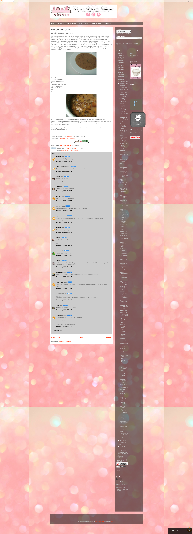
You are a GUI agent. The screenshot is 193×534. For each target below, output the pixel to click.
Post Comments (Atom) (65, 341)
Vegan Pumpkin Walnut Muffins (123, 357)
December (123, 81)
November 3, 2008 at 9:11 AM (64, 326)
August (122, 446)
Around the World (96, 23)
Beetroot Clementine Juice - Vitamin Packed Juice (123, 294)
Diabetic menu (65, 150)
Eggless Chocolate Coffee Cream (123, 283)
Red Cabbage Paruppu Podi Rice (123, 113)
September (123, 442)
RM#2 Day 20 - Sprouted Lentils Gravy (123, 202)
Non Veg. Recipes (71, 23)
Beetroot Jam (123, 310)
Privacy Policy (107, 23)
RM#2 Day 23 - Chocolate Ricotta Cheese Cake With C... (123, 174)
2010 (119, 74)
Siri (57, 237)
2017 (119, 58)
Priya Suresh (59, 216)
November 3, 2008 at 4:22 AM (64, 300)
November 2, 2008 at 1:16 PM (64, 171)
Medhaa (58, 176)
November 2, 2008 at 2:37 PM (64, 181)
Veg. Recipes (60, 23)
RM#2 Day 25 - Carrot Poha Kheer (123, 156)
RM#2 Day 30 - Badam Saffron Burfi (123, 91)
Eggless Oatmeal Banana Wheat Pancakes (122, 106)
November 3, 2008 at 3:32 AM (64, 288)
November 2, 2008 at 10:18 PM (64, 232)
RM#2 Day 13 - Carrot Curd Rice (123, 288)
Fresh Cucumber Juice (122, 399)
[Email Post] (81, 148)
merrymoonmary (99, 521)
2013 (119, 67)
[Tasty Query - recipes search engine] (135, 138)
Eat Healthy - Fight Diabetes (67, 138)
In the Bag (69, 136)
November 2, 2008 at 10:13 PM (64, 222)
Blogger (113, 521)
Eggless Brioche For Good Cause (123, 196)
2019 (119, 53)
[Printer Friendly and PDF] (53, 148)
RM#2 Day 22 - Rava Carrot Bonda (123, 184)
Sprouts (76, 150)
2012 (119, 69)
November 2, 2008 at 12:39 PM (64, 161)
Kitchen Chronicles (61, 166)
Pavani (58, 186)
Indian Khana (59, 282)
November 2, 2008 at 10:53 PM (64, 245)
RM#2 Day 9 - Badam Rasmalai (123, 339)
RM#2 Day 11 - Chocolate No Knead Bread (123, 314)
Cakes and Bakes (83, 23)
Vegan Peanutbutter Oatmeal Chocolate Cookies (123, 138)
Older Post (108, 337)
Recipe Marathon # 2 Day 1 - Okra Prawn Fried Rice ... (123, 434)
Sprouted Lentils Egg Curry (123, 301)
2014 (119, 65)
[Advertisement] (127, 500)
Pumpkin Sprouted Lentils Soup (123, 417)
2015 (119, 62)
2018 (119, 55)
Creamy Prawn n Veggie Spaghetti (123, 375)
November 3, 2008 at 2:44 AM (64, 267)
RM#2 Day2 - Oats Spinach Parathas (123, 423)
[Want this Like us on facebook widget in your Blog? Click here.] (190, 532)
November (123, 83)
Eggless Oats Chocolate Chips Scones (123, 428)
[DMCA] (121, 467)
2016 (119, 60)
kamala (58, 250)
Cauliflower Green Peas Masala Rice (123, 100)
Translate (128, 33)
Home (52, 23)
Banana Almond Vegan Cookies (123, 345)
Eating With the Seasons (65, 145)
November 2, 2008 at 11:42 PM (64, 255)
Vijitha (57, 305)
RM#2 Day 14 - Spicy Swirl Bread (123, 277)
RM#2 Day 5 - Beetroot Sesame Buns (123, 386)
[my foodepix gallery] (136, 130)
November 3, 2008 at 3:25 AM (64, 276)
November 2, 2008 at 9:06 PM (64, 210)
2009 (119, 76)
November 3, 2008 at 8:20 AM (64, 310)
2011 (119, 72)
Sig (57, 260)
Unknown (58, 156)
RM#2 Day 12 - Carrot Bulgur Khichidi (123, 306)
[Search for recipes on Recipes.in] (121, 484)
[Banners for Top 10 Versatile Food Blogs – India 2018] (129, 44)
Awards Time (123, 270)
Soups (71, 150)
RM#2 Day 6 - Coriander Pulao (123, 381)
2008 (119, 79)
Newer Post (55, 337)
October (122, 440)
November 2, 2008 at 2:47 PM (64, 191)
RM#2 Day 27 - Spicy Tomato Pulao (123, 132)
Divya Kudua (59, 272)
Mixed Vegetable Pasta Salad (123, 221)
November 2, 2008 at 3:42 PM (64, 200)
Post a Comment (58, 330)
